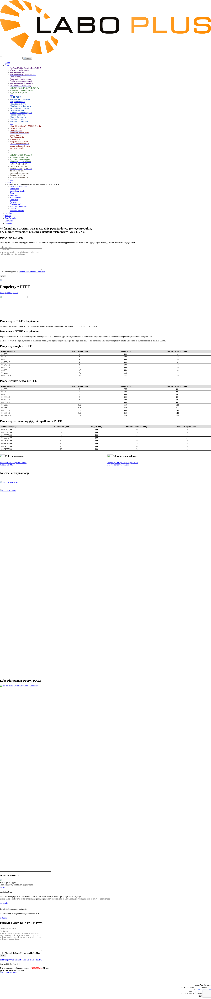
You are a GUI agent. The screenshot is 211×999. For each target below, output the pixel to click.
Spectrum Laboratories (18, 206)
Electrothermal (15, 204)
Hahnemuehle (15, 197)
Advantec (13, 202)
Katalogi (3, 918)
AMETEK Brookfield (18, 186)
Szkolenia (4, 903)
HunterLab (14, 200)
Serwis (2, 887)
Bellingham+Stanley (18, 191)
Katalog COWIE (6, 465)
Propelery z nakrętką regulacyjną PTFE (122, 463)
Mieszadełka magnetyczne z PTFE (13, 463)
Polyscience (14, 189)
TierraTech (14, 195)
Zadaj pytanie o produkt (9, 293)
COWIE (13, 208)
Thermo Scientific (17, 211)
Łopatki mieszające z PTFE (118, 465)
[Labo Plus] (105, 53)
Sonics (12, 193)
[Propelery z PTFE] (14, 297)
